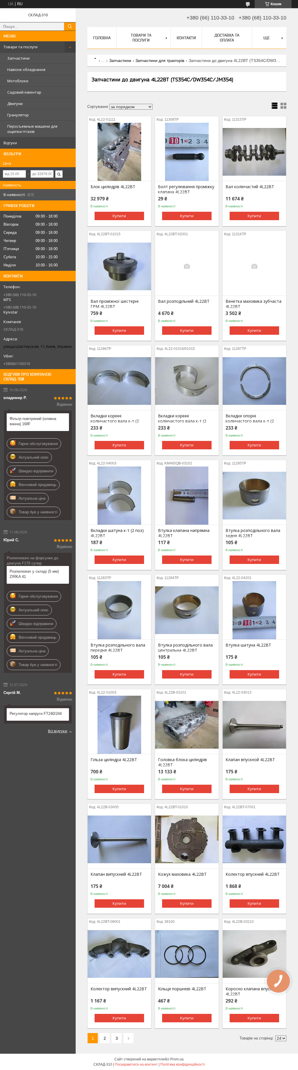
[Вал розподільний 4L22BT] (187, 266)
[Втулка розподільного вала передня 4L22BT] (119, 610)
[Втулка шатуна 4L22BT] (254, 610)
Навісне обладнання (26, 69)
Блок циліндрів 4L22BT (113, 186)
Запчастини (18, 58)
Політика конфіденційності (182, 1064)
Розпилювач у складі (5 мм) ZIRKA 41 (34, 574)
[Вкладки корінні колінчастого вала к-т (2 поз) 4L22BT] (119, 381)
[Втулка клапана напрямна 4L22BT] (187, 496)
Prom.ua (177, 1059)
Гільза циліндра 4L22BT (114, 759)
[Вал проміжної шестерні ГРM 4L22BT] (119, 266)
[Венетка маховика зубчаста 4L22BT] (254, 266)
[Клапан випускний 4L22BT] (119, 839)
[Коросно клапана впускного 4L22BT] (254, 954)
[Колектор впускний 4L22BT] (254, 839)
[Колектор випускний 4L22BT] (119, 954)
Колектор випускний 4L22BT (119, 988)
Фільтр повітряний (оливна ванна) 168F (33, 421)
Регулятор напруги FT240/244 (36, 713)
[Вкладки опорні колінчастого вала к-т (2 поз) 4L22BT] (254, 381)
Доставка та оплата (226, 37)
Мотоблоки (17, 80)
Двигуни (15, 103)
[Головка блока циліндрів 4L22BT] (187, 725)
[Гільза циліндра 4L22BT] (119, 725)
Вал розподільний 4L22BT (184, 301)
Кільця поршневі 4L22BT (182, 988)
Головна (102, 37)
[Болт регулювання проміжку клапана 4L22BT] (187, 152)
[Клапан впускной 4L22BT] (254, 725)
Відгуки (10, 142)
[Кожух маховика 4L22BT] (187, 839)
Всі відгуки (57, 730)
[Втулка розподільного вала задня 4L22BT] (254, 496)
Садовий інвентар (24, 92)
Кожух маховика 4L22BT (182, 874)
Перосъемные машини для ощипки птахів (32, 129)
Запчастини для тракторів (159, 60)
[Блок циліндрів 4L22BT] (119, 152)
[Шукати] (70, 26)
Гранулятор (18, 114)
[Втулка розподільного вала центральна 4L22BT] (187, 610)
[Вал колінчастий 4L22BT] (254, 152)
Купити (119, 215)
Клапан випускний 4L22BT (116, 874)
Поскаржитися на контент (136, 1064)
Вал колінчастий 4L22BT (250, 186)
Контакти (186, 37)
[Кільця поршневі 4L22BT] (187, 954)
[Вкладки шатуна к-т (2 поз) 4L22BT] (119, 496)
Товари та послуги (20, 46)
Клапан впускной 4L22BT (250, 759)
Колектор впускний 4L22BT (253, 874)
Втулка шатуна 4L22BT (248, 645)
